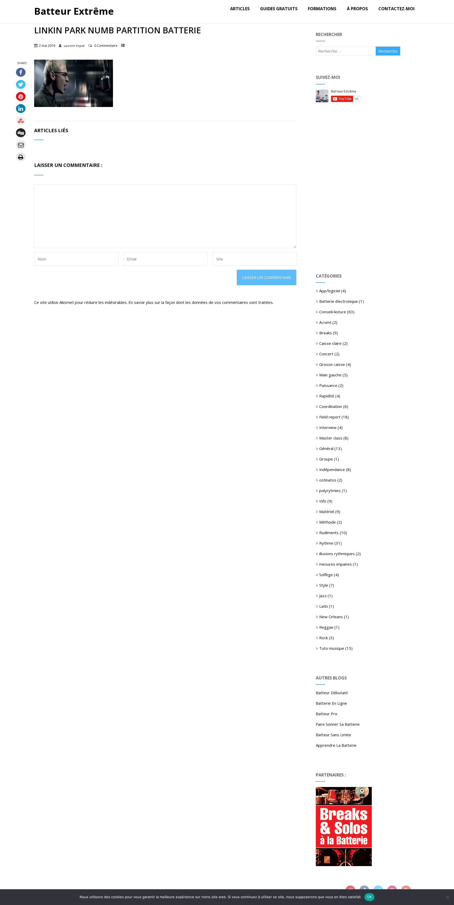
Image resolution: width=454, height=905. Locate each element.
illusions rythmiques (337, 553)
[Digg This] (20, 132)
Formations (322, 9)
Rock (323, 637)
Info (322, 501)
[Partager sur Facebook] (20, 72)
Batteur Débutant (332, 692)
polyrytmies (330, 490)
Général (326, 448)
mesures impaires (335, 564)
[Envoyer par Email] (20, 144)
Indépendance (332, 469)
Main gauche (330, 374)
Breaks (325, 332)
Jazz (323, 595)
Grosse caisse (332, 364)
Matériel (326, 511)
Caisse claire (330, 343)
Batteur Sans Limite (333, 734)
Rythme (326, 543)
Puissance (328, 385)
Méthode (327, 522)
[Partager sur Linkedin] (20, 108)
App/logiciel (329, 290)
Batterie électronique (338, 301)
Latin (323, 606)
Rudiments (329, 532)
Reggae (326, 627)
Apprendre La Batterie (336, 745)
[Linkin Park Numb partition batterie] (73, 105)
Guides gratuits (278, 9)
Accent (325, 322)
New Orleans (331, 616)
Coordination (330, 406)
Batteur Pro (326, 713)
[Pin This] (20, 96)
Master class (330, 438)
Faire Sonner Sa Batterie (338, 724)
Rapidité (326, 395)
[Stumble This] (20, 120)
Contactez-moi (396, 9)
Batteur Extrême (74, 11)
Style (323, 585)
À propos (357, 9)
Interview (328, 427)
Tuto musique (331, 648)
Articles (240, 9)
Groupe (326, 459)
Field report (329, 417)
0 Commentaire (105, 45)
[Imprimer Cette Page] (20, 156)
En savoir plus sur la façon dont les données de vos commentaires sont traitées (200, 302)
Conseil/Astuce (332, 311)
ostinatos (327, 480)
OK (369, 897)
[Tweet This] (20, 84)
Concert (326, 353)
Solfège (326, 574)
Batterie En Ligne (331, 703)
